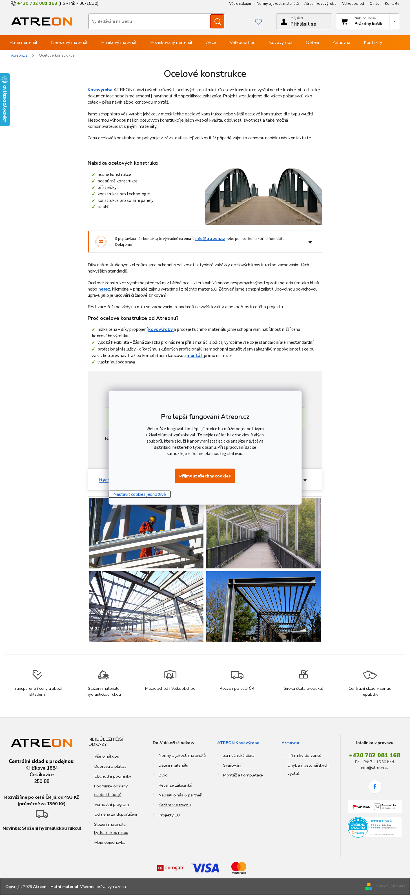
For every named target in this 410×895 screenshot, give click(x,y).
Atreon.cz (19, 55)
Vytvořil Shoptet (390, 886)
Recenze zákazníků (175, 785)
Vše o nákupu (240, 3)
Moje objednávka (109, 842)
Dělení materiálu (173, 765)
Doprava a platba (110, 766)
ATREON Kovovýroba (238, 743)
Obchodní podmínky (112, 776)
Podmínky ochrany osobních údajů (111, 790)
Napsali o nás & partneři (180, 795)
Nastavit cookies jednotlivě (139, 494)
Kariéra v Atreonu (175, 805)
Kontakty (392, 3)
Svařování (232, 765)
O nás (374, 3)
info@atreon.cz (210, 238)
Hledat (217, 21)
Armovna (290, 743)
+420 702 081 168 (374, 755)
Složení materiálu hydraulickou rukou (111, 828)
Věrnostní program (111, 804)
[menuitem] (23, 42)
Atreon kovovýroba (320, 3)
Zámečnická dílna (238, 755)
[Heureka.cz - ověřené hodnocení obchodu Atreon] (375, 827)
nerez (104, 289)
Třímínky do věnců (304, 755)
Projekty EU (169, 815)
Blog (163, 775)
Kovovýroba (100, 90)
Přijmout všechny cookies (205, 476)
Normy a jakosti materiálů (278, 3)
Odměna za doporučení (115, 814)
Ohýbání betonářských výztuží (307, 769)
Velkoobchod (353, 3)
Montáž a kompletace (243, 775)
